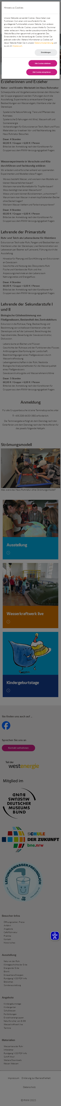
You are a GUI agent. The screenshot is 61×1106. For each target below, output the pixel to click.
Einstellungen (46, 52)
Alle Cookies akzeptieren (42, 72)
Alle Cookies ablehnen (43, 63)
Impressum (17, 46)
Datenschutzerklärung (44, 43)
